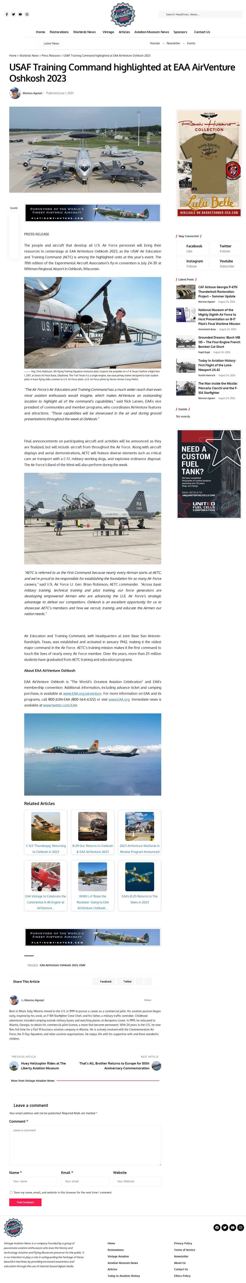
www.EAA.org (119, 699)
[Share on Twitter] (13, 226)
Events (191, 43)
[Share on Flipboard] (139, 981)
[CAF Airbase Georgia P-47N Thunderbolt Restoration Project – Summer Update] (185, 292)
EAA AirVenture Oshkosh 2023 (59, 965)
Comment (18, 1121)
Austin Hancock (206, 375)
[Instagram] (27, 14)
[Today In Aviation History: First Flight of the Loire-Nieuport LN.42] (185, 365)
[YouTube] (159, 1000)
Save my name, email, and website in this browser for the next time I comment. (63, 1192)
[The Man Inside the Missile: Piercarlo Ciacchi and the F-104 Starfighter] (185, 388)
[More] (13, 253)
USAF (82, 965)
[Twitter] (13, 14)
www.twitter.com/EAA (60, 705)
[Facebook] (154, 1000)
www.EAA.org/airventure (82, 693)
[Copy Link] (13, 235)
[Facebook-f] (7, 14)
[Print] (13, 244)
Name (15, 1172)
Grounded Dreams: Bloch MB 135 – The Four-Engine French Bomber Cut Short (219, 342)
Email (67, 1172)
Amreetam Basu (207, 329)
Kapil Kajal (204, 352)
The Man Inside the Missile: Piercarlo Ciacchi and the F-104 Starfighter (218, 388)
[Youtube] (20, 14)
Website (120, 1172)
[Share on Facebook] (13, 216)
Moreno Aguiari (32, 93)
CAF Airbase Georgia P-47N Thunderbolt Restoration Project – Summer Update (217, 291)
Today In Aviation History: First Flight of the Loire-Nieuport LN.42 (217, 365)
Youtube (155, 43)
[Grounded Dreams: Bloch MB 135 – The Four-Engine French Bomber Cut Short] (185, 342)
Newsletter (173, 43)
